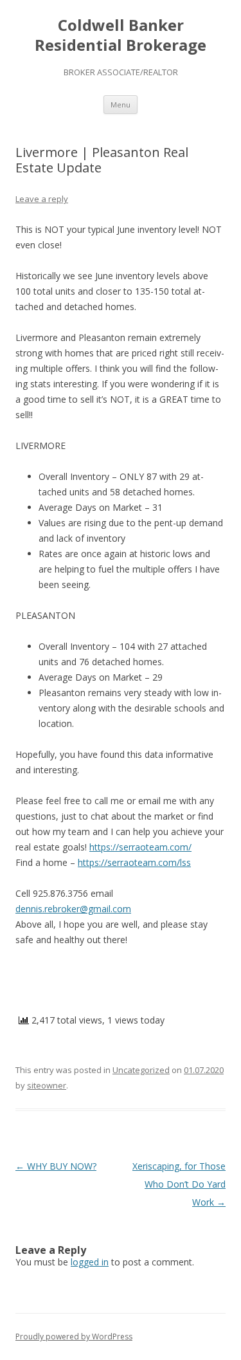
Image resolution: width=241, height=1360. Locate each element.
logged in (90, 1262)
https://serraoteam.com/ (140, 847)
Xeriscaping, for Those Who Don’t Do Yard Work (179, 1184)
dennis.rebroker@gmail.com (73, 909)
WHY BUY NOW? (55, 1166)
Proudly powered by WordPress (73, 1336)
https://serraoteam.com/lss (134, 862)
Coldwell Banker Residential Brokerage (120, 35)
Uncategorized (141, 1070)
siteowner (46, 1085)
